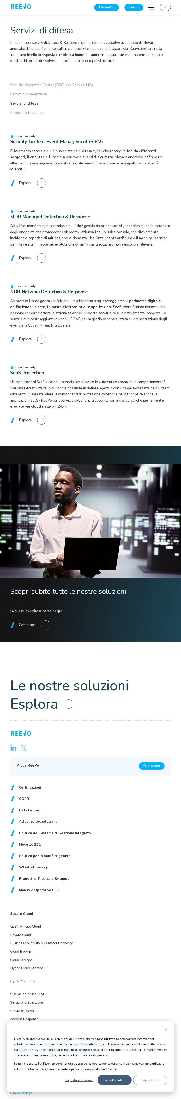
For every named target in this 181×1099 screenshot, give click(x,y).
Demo (134, 7)
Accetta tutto (114, 1080)
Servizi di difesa (24, 103)
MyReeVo (106, 7)
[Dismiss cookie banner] (165, 1030)
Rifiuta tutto (150, 1080)
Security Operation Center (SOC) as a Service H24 (51, 85)
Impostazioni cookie (79, 1080)
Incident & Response (27, 112)
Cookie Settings (21, 1093)
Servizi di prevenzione (28, 94)
